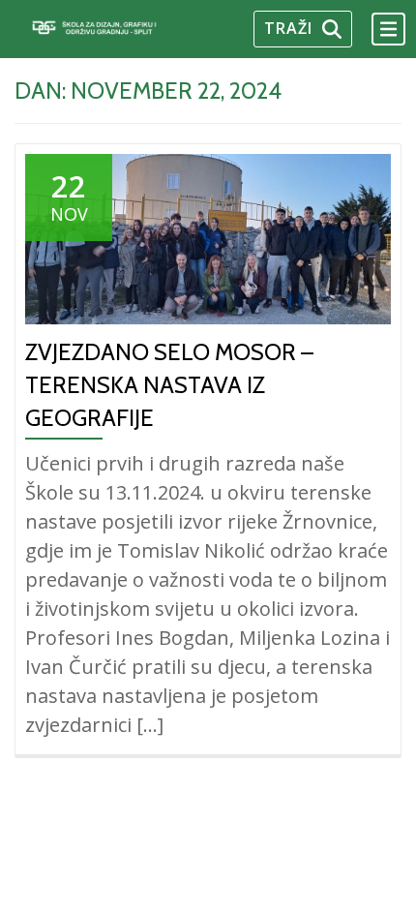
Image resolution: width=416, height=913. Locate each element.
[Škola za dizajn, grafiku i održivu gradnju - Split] (114, 29)
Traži (288, 28)
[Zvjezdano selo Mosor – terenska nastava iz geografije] (208, 238)
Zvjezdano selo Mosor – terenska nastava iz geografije (169, 385)
